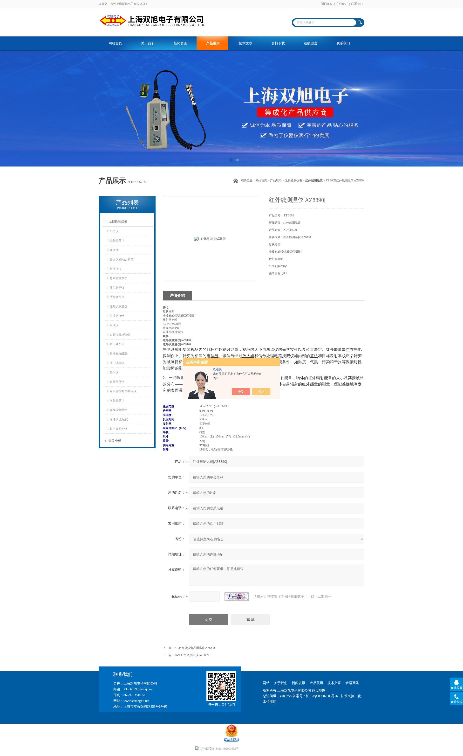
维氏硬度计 (117, 240)
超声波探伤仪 (118, 428)
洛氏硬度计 (117, 400)
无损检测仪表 (293, 180)
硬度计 (114, 250)
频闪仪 (114, 372)
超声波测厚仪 (118, 278)
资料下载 (278, 43)
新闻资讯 (180, 43)
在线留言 (342, 4)
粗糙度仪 (115, 268)
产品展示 (213, 43)
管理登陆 (352, 683)
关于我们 (148, 43)
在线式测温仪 (118, 410)
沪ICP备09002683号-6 (322, 696)
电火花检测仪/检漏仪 (123, 391)
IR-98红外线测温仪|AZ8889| (191, 655)
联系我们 (357, 4)
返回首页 (327, 4)
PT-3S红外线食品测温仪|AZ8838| (194, 648)
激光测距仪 (117, 297)
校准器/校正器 (119, 353)
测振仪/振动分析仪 (122, 259)
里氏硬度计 (117, 316)
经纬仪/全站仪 (119, 419)
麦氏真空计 (117, 344)
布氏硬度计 (117, 381)
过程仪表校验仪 (120, 334)
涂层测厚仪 (117, 287)
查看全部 (115, 441)
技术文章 (245, 43)
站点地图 (319, 690)
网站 (266, 683)
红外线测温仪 (118, 306)
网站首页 (115, 43)
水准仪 (114, 325)
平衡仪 (114, 231)
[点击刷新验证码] (237, 596)
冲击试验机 (117, 363)
